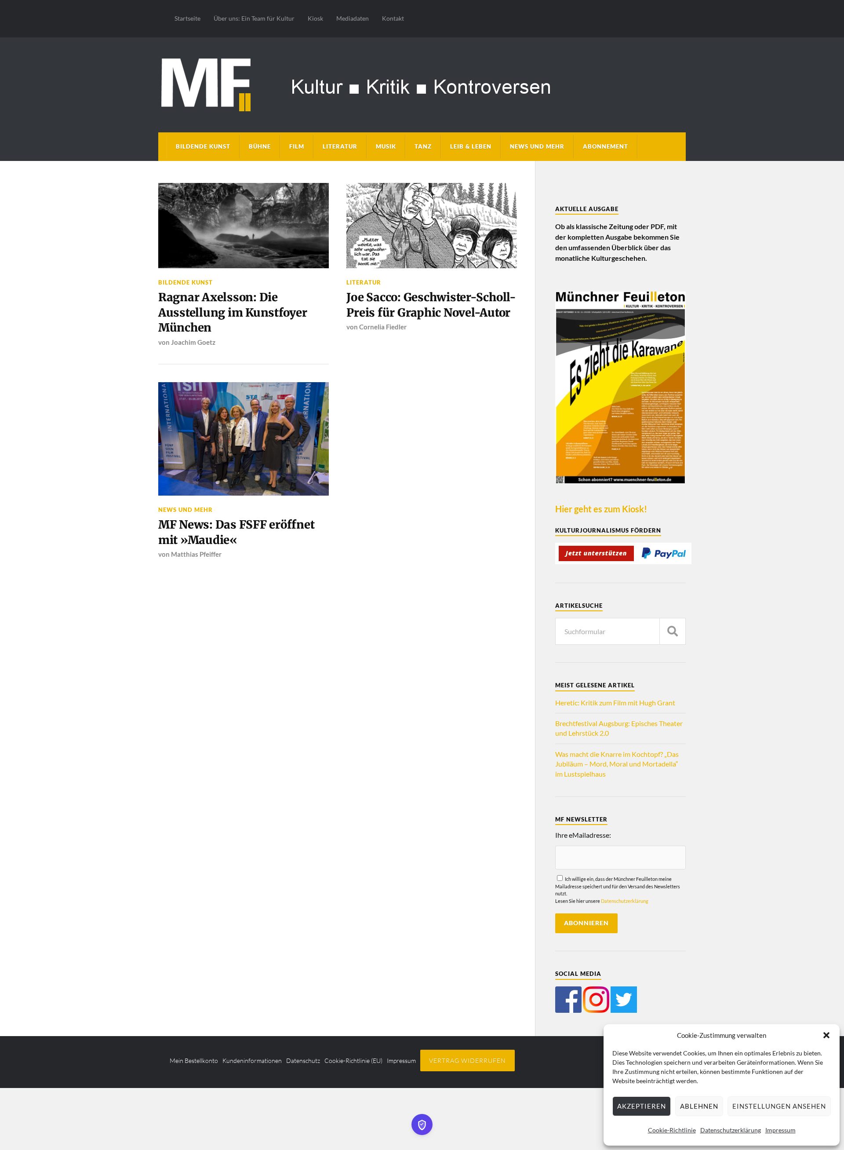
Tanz (423, 146)
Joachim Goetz (193, 342)
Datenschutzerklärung (730, 1130)
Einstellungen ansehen (779, 1106)
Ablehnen (699, 1106)
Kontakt (393, 18)
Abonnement (605, 146)
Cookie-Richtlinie (672, 1130)
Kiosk (315, 18)
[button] (826, 1035)
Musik (386, 146)
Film (296, 146)
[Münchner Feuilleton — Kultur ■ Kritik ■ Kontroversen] (422, 83)
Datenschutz (303, 1060)
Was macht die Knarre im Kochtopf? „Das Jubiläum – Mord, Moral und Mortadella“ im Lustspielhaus (617, 764)
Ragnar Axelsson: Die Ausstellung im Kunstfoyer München (232, 312)
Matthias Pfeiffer (196, 554)
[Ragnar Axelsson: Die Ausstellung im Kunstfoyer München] (243, 225)
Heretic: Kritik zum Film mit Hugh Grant (615, 702)
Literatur (340, 146)
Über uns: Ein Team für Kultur (254, 18)
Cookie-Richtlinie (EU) (353, 1060)
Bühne (260, 146)
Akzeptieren (641, 1106)
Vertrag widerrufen (467, 1060)
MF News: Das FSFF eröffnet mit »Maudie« (236, 532)
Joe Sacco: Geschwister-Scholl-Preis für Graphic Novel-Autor (431, 304)
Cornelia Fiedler (383, 327)
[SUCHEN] (672, 631)
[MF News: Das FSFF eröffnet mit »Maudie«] (243, 439)
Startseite (187, 18)
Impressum (780, 1130)
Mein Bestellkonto (194, 1060)
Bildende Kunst (203, 146)
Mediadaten (352, 18)
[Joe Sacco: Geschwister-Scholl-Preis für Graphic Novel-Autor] (431, 225)
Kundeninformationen (252, 1060)
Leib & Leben (470, 146)
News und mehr (537, 146)
